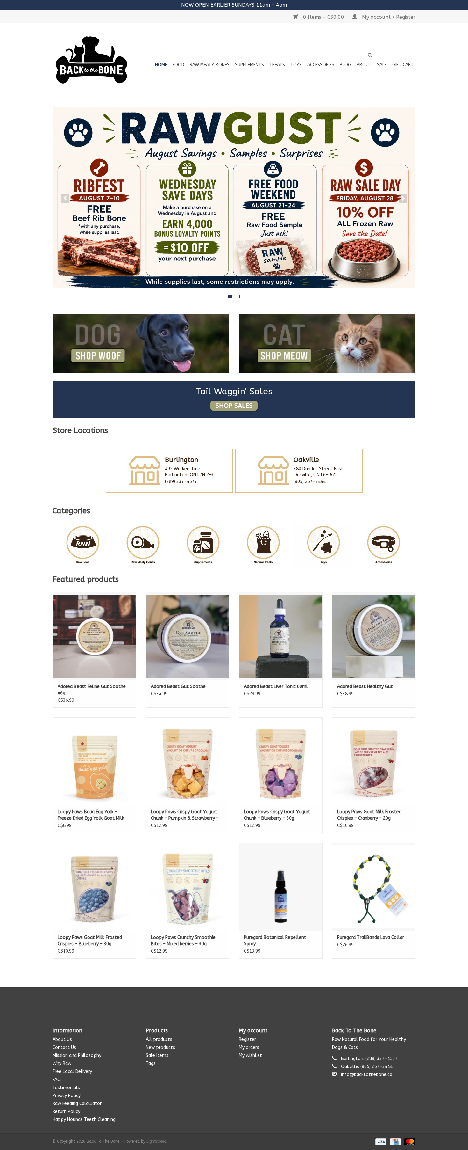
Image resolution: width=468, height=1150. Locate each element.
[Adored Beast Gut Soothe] (188, 636)
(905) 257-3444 (310, 481)
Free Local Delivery (72, 1071)
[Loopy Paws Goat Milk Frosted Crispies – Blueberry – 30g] (94, 886)
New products (160, 1047)
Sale (382, 65)
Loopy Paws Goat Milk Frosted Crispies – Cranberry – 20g (369, 815)
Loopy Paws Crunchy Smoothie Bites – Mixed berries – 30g (183, 941)
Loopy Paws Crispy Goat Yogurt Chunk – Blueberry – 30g (277, 815)
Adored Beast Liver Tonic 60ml (276, 686)
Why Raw (62, 1063)
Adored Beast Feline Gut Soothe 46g (92, 690)
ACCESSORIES (320, 65)
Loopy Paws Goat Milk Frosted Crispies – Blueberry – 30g (90, 941)
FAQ (57, 1079)
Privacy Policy (67, 1095)
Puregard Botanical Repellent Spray (275, 941)
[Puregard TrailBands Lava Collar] (374, 886)
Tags (151, 1063)
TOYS (296, 65)
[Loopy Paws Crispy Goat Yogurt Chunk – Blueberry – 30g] (281, 761)
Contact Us (64, 1047)
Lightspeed (156, 1141)
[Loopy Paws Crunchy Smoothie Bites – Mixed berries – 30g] (188, 886)
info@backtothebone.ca (366, 1074)
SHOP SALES (234, 405)
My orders (249, 1047)
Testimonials (66, 1087)
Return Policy (66, 1111)
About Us (62, 1039)
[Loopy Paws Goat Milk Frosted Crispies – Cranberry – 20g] (374, 761)
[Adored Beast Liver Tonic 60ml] (281, 636)
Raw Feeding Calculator (77, 1103)
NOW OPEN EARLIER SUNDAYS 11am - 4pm (234, 5)
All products (159, 1039)
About (364, 65)
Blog (345, 65)
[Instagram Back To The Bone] (234, 1002)
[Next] (403, 198)
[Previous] (65, 198)
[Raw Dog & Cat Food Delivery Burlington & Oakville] (92, 60)
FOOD (178, 65)
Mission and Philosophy (77, 1055)
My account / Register (387, 17)
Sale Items (157, 1055)
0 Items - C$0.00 (323, 17)
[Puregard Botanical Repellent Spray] (281, 886)
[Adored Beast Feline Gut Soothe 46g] (94, 636)
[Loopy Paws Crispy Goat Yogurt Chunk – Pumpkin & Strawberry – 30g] (188, 761)
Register (247, 1039)
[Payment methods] (380, 1141)
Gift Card (403, 65)
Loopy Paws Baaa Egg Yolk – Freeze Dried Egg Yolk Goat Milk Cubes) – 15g (91, 815)
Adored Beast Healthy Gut (365, 686)
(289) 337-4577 (181, 481)
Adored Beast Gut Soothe (178, 686)
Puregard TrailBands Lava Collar (370, 937)
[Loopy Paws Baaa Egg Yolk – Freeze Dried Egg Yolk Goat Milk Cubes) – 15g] (94, 761)
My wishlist (250, 1055)
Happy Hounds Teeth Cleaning (84, 1119)
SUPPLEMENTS (249, 65)
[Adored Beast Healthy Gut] (374, 636)
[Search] (370, 55)
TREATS (277, 65)
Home (161, 65)
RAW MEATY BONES (210, 65)
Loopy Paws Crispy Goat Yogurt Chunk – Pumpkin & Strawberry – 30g (185, 815)
